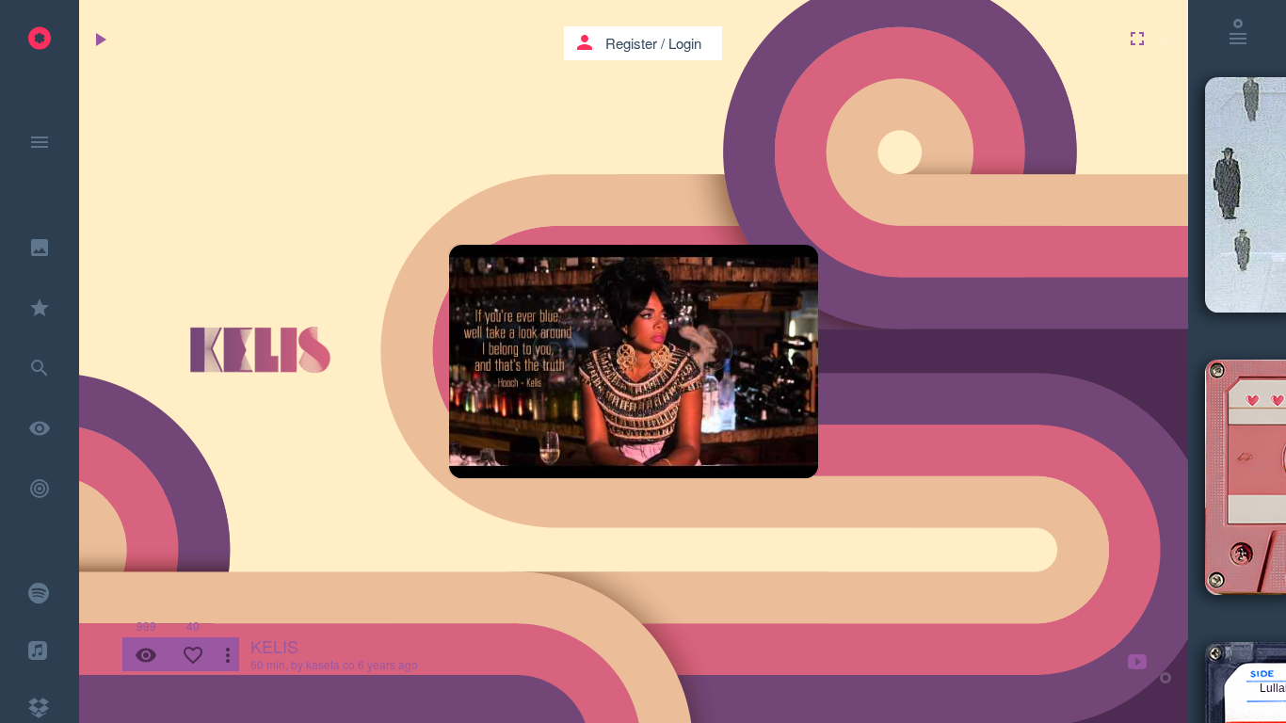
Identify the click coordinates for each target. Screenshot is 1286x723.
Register (631, 43)
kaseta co (330, 664)
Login (684, 43)
